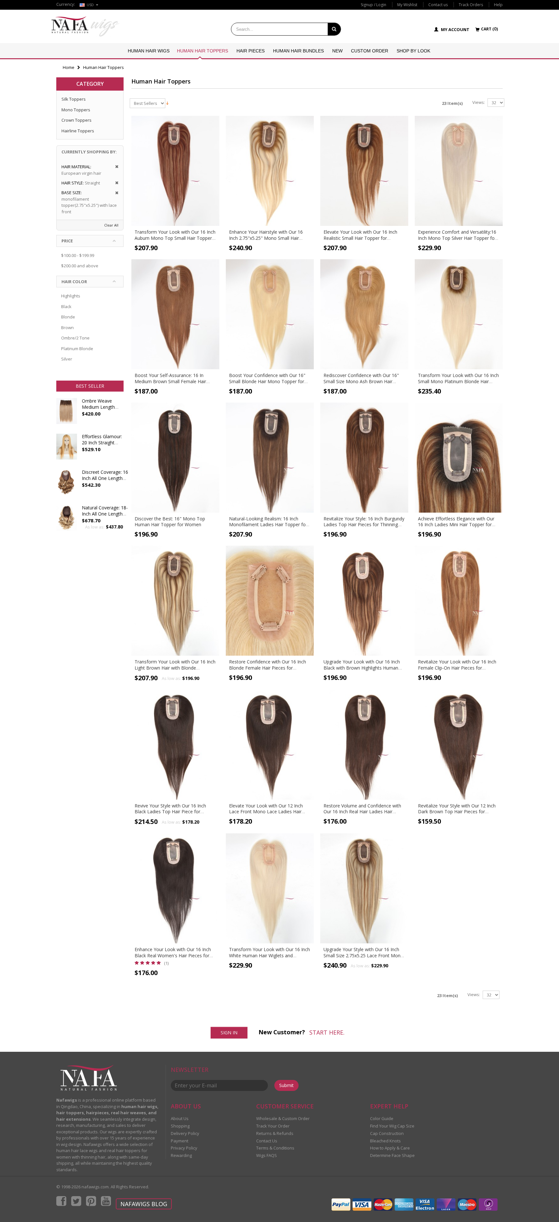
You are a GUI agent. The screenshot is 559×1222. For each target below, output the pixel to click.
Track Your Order (273, 1126)
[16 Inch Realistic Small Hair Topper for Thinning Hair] (364, 171)
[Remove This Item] (114, 167)
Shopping (180, 1126)
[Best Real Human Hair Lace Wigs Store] (85, 26)
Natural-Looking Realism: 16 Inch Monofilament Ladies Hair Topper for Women (268, 525)
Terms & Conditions (275, 1148)
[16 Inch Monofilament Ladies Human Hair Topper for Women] (270, 458)
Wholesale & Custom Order (283, 1118)
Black (66, 306)
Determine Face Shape (392, 1155)
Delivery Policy (185, 1133)
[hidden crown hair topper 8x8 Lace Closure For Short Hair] (66, 485)
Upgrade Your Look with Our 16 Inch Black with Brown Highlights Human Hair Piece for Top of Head (361, 668)
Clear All (111, 225)
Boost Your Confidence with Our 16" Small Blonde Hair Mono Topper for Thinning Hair (267, 381)
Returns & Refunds (274, 1133)
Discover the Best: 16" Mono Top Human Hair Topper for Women (170, 522)
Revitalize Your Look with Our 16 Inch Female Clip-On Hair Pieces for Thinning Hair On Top (457, 668)
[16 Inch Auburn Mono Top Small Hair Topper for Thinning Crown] (175, 171)
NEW (337, 50)
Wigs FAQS (266, 1155)
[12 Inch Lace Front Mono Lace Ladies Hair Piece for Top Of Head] (270, 745)
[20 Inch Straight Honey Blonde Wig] (66, 450)
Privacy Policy (184, 1148)
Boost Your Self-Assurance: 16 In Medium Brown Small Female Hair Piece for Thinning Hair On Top (170, 381)
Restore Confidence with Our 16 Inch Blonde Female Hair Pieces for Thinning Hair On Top (267, 668)
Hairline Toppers (77, 131)
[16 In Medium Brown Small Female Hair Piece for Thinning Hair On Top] (175, 314)
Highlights (70, 296)
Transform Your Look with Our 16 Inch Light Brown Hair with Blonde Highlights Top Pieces (175, 668)
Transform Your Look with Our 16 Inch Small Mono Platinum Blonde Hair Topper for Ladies (458, 381)
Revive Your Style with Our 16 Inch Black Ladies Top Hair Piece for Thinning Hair (170, 812)
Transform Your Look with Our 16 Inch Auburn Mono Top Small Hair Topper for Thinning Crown (175, 238)
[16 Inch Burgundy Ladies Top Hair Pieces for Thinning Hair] (364, 458)
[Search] (334, 29)
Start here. (327, 1032)
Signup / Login (373, 4)
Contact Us (266, 1141)
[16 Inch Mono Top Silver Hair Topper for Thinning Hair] (459, 171)
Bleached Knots (385, 1141)
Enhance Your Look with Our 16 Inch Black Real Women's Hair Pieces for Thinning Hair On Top (173, 955)
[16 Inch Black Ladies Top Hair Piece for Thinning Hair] (175, 745)
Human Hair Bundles (298, 50)
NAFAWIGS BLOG (143, 1204)
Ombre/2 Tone (75, 338)
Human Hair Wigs (149, 50)
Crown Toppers (76, 120)
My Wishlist (407, 4)
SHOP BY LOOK (413, 50)
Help (498, 4)
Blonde (68, 317)
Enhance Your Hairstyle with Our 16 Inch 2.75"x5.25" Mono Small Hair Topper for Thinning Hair (266, 238)
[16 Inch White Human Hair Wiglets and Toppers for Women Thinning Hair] (270, 888)
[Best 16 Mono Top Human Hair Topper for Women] (175, 458)
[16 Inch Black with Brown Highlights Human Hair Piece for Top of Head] (364, 601)
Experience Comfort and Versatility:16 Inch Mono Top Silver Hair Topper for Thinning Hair (457, 238)
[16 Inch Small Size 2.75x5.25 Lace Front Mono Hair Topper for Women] (364, 888)
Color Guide (381, 1118)
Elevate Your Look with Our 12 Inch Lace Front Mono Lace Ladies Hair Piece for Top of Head (266, 812)
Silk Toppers (73, 99)
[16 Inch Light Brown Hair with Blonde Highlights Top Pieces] (175, 601)
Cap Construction (387, 1133)
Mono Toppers (75, 110)
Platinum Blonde (77, 348)
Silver (66, 359)
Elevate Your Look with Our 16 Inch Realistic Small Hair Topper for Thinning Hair (360, 238)
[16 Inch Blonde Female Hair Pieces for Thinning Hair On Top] (270, 601)
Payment (179, 1141)
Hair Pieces (250, 50)
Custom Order (369, 50)
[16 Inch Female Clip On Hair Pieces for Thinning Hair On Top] (459, 601)
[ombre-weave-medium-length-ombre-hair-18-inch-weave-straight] (66, 414)
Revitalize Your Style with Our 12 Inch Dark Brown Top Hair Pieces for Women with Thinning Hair (457, 812)
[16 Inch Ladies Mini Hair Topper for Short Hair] (459, 458)
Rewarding (181, 1155)
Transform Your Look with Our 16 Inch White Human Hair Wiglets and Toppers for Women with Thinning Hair (270, 955)
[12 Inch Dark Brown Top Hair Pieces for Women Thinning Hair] (459, 745)
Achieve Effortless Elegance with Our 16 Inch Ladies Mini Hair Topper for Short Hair (456, 525)
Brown (67, 327)
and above (79, 266)
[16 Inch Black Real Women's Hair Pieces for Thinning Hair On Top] (175, 888)
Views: (478, 102)
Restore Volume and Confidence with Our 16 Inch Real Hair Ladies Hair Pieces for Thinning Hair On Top (362, 812)
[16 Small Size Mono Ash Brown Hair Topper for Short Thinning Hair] (364, 314)
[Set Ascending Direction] (167, 103)
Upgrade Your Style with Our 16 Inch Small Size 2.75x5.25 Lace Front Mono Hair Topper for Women (363, 955)
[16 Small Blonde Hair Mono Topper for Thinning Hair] (270, 314)
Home (68, 67)
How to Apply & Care (390, 1148)
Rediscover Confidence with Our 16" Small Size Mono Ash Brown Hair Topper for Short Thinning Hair (361, 381)
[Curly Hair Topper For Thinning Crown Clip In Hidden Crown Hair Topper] (66, 521)
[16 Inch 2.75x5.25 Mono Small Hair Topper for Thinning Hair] (270, 171)
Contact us (438, 4)
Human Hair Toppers (202, 50)
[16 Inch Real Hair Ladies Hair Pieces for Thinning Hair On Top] (364, 745)
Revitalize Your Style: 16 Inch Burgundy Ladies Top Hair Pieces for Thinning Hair (363, 525)
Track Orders (471, 4)
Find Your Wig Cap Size (392, 1126)
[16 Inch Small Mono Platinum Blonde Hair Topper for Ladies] (459, 314)
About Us (180, 1118)
